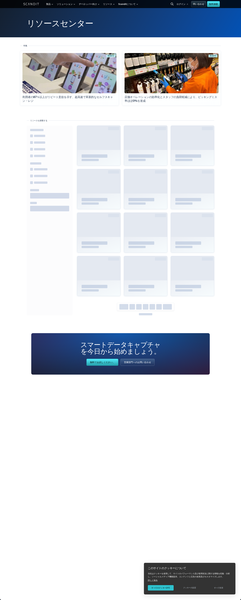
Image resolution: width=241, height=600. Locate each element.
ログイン (181, 4)
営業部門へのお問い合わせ (137, 362)
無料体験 (213, 4)
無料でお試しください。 (102, 362)
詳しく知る (153, 580)
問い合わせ (198, 4)
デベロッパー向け (88, 4)
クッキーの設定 (189, 588)
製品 (48, 4)
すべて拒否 (218, 588)
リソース (107, 4)
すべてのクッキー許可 (160, 588)
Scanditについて (127, 4)
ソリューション (65, 4)
